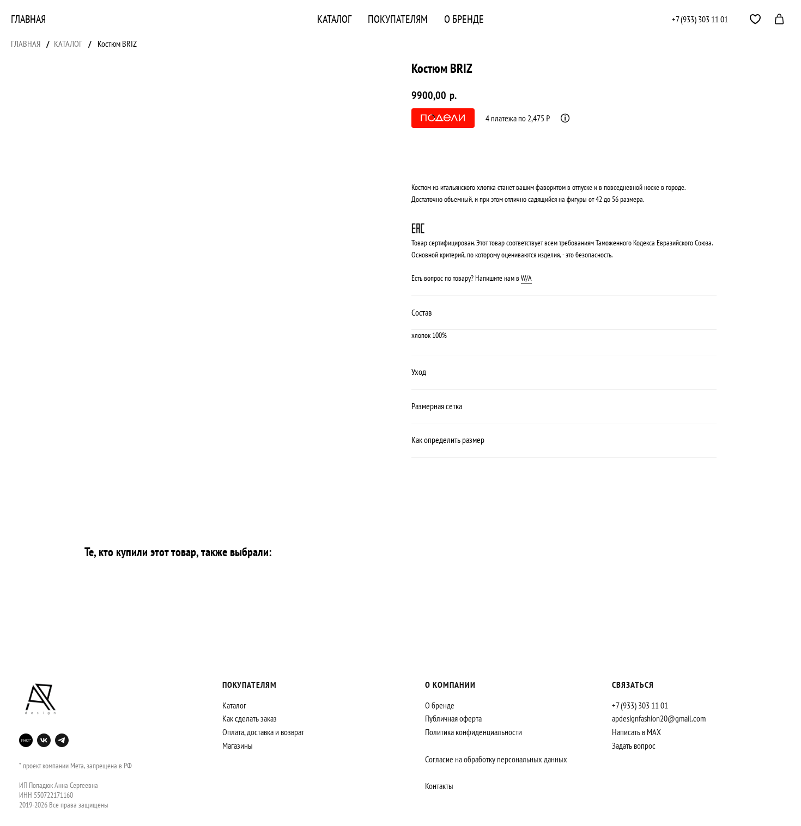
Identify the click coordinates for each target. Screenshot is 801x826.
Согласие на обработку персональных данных (496, 759)
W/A (526, 278)
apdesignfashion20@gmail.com (659, 718)
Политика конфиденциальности (473, 731)
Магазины (237, 745)
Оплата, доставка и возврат (263, 731)
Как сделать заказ (249, 718)
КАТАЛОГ (68, 43)
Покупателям (398, 19)
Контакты (439, 785)
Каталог (334, 19)
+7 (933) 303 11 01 (640, 705)
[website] (26, 740)
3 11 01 (717, 19)
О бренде (464, 19)
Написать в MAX (636, 731)
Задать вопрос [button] (634, 745)
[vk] (44, 740)
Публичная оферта (453, 718)
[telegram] (755, 19)
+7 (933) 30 (689, 19)
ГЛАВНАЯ (25, 43)
